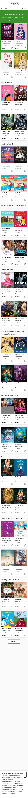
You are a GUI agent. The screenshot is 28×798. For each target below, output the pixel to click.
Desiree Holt (19, 320)
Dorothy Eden (6, 230)
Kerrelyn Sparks (19, 446)
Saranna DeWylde (7, 540)
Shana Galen (19, 356)
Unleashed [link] (5, 444)
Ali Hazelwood (19, 43)
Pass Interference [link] (19, 318)
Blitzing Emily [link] (5, 318)
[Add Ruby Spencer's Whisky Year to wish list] (25, 636)
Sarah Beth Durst (7, 507)
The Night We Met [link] (6, 164)
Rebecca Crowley (20, 291)
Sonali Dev (5, 104)
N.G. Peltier (18, 601)
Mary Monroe (19, 230)
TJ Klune (5, 479)
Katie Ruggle (19, 104)
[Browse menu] (25, 8)
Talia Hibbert (6, 72)
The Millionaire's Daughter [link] (6, 228)
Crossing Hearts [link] (19, 290)
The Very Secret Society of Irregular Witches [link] (19, 477)
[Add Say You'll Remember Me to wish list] (12, 200)
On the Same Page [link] (6, 567)
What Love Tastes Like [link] (6, 257)
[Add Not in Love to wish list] (25, 48)
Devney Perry (19, 166)
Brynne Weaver (6, 43)
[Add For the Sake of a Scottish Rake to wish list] (12, 390)
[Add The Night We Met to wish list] (12, 171)
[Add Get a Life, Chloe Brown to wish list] (12, 77)
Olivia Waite (6, 356)
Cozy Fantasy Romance (9, 457)
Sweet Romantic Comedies (11, 518)
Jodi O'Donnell (6, 291)
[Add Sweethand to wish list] (25, 607)
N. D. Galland (6, 569)
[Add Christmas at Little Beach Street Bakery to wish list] (12, 607)
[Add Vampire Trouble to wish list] (25, 264)
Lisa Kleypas (19, 72)
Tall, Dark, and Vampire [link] (19, 415)
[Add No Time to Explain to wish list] (25, 545)
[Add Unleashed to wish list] (12, 451)
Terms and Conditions (8, 775)
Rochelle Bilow (19, 630)
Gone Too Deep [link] (6, 131)
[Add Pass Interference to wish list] (25, 326)
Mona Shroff (19, 569)
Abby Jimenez (6, 166)
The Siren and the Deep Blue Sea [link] (19, 444)
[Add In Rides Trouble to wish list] (25, 139)
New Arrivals (6, 83)
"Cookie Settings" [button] (12, 787)
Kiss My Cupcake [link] (6, 628)
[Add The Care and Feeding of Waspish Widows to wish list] (12, 361)
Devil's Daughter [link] (19, 70)
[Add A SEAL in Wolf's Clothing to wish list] (12, 423)
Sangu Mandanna (20, 479)
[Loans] (22, 9)
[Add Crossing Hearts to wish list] (25, 297)
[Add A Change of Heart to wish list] (12, 110)
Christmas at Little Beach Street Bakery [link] (6, 599)
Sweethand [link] (18, 599)
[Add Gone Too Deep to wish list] (12, 139)
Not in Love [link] (18, 41)
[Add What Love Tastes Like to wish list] (12, 264)
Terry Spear (5, 417)
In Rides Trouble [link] (19, 131)
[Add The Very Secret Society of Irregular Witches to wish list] (25, 484)
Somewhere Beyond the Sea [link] (6, 477)
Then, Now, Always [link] (19, 567)
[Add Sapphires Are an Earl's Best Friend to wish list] (25, 361)
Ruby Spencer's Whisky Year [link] (19, 628)
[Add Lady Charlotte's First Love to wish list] (25, 390)
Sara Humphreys (20, 259)
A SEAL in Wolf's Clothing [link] (6, 415)
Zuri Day (5, 259)
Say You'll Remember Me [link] (6, 193)
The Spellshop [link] (6, 505)
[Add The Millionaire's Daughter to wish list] (12, 236)
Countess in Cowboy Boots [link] (6, 290)
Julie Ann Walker (20, 133)
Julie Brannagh (6, 320)
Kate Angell (18, 540)
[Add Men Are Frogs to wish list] (12, 545)
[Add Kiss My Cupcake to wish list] (12, 636)
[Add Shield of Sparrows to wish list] (25, 171)
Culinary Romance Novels (10, 580)
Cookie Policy (13, 793)
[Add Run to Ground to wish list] (25, 110)
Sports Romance (7, 270)
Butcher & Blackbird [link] (6, 41)
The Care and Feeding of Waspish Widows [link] (6, 354)
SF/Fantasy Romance (9, 396)
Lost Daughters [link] (19, 228)
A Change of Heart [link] (6, 102)
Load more (14, 641)
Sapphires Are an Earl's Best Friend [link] (19, 354)
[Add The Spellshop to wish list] (12, 513)
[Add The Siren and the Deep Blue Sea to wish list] (25, 451)
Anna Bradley (6, 385)
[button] (12, 41)
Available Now (6, 144)
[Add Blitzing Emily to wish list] (12, 326)
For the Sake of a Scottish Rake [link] (6, 383)
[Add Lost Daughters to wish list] (25, 236)
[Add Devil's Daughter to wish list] (25, 77)
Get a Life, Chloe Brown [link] (6, 70)
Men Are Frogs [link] (6, 538)
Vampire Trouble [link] (19, 257)
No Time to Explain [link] (19, 538)
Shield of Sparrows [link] (19, 164)
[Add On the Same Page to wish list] (12, 574)
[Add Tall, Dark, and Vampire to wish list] (25, 423)
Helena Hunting (6, 630)
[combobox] (11, 8)
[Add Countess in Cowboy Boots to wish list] (12, 297)
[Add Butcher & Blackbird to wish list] (12, 48)
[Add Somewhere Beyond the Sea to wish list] (12, 484)
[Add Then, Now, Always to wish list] (25, 574)
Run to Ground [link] (19, 102)
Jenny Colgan (6, 601)
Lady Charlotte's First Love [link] (19, 383)
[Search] (2, 8)
